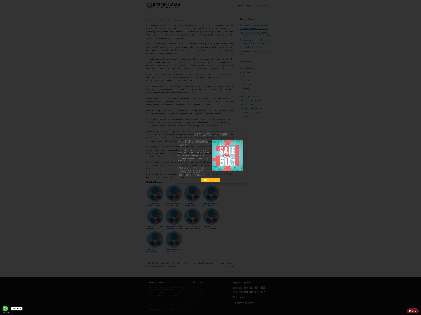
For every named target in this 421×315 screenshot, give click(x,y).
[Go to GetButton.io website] (5, 312)
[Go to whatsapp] (5, 308)
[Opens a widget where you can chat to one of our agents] (413, 311)
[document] (210, 157)
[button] (242, 135)
